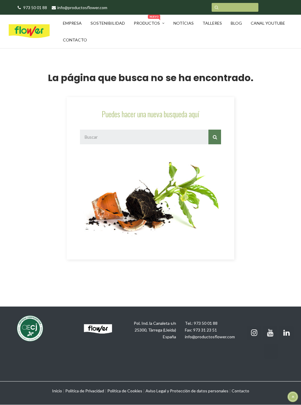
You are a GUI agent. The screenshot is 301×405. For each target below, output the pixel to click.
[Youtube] (270, 333)
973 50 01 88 (206, 323)
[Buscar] (214, 137)
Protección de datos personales (199, 390)
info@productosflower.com (210, 336)
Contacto (240, 390)
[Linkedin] (286, 333)
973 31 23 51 (205, 329)
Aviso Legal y (157, 390)
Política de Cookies (124, 390)
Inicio (57, 390)
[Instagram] (254, 333)
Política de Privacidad (84, 390)
